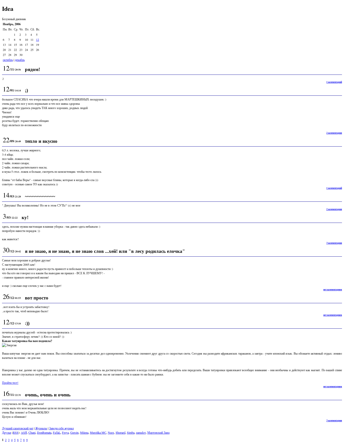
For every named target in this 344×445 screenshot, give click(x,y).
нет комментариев (332, 289)
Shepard (120, 432)
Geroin (74, 432)
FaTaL (56, 432)
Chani (32, 432)
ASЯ (24, 432)
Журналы (41, 428)
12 (37, 40)
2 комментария (334, 132)
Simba (130, 432)
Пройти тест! (10, 383)
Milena (84, 432)
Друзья (6, 432)
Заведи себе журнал (61, 428)
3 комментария (334, 243)
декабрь (20, 60)
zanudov (141, 432)
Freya (65, 432)
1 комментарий (334, 82)
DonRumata (44, 432)
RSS (15, 432)
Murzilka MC (98, 432)
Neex (111, 432)
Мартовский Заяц (158, 432)
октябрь (8, 60)
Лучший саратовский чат (17, 428)
